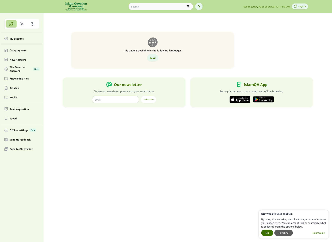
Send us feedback (20, 139)
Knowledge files (19, 78)
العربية (153, 57)
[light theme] (22, 24)
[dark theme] (32, 24)
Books (13, 97)
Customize (318, 233)
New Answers (18, 59)
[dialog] (294, 224)
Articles (14, 88)
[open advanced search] (188, 6)
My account (17, 38)
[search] (199, 6)
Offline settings (22, 130)
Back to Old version (21, 149)
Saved (13, 118)
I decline (283, 233)
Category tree (18, 50)
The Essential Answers (24, 69)
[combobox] (158, 6)
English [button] (302, 6)
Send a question (19, 109)
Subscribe (148, 99)
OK (267, 233)
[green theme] (11, 24)
